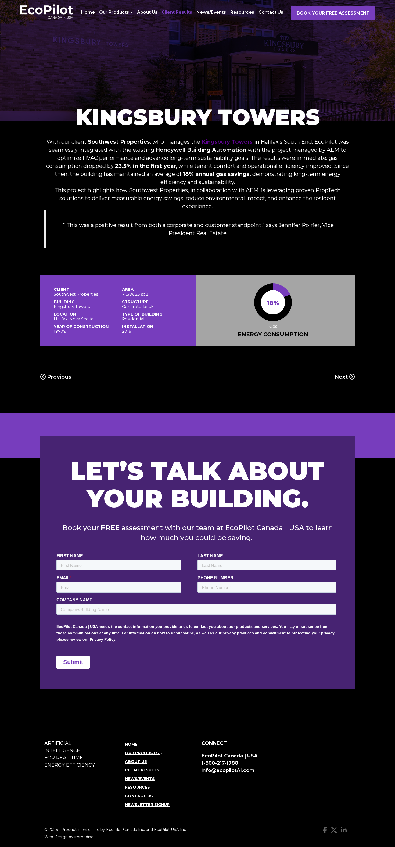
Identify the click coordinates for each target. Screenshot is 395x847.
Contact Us (270, 12)
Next (341, 377)
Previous (59, 377)
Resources (242, 12)
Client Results (177, 12)
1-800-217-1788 (220, 763)
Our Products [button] (114, 12)
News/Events (211, 12)
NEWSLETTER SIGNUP (147, 804)
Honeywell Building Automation (201, 150)
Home (88, 12)
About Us (147, 12)
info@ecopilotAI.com (228, 770)
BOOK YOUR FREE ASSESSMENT (333, 13)
